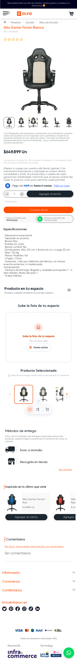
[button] (65, 469)
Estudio (30, 22)
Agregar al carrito (50, 193)
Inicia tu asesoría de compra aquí (54, 219)
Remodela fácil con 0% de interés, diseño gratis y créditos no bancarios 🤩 (39, 4)
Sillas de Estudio (48, 22)
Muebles (16, 22)
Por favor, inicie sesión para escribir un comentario (34, 546)
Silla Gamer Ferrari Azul (33, 501)
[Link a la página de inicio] (5, 22)
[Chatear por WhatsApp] (68, 652)
